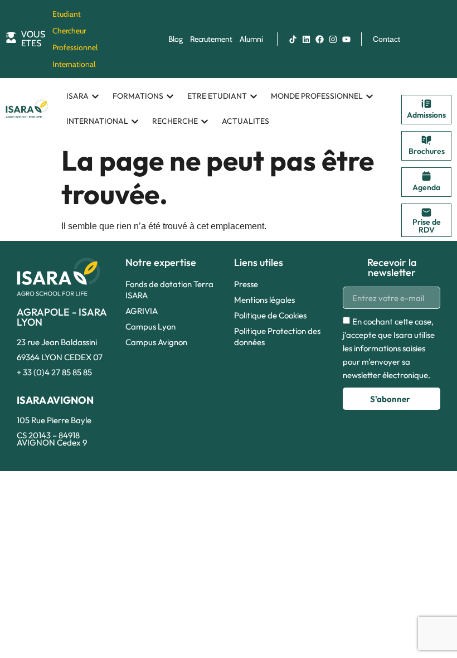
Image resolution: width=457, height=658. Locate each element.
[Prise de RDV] (426, 212)
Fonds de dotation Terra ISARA (169, 290)
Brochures (427, 151)
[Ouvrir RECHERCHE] (204, 121)
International (73, 64)
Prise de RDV (426, 226)
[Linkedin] (306, 39)
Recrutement (211, 39)
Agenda (426, 187)
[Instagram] (332, 39)
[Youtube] (346, 39)
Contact (386, 39)
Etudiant (66, 14)
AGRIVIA (141, 311)
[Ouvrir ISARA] (95, 96)
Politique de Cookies (270, 315)
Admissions (426, 115)
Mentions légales (264, 299)
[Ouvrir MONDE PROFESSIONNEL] (369, 96)
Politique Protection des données (277, 336)
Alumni (251, 39)
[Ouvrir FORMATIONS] (170, 96)
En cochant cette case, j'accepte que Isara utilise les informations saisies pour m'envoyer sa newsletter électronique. (389, 349)
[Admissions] (426, 103)
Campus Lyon (150, 326)
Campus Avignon (156, 342)
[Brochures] (426, 140)
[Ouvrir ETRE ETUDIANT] (253, 96)
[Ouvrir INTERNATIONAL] (135, 121)
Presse (246, 284)
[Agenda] (426, 176)
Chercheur (69, 31)
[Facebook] (319, 39)
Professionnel (75, 47)
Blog (175, 39)
